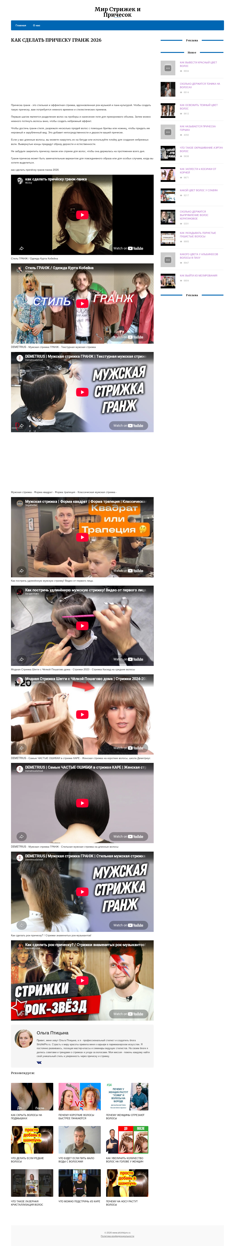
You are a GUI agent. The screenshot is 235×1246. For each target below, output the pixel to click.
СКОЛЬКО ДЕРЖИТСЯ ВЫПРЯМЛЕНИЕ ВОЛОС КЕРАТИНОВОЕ (194, 215)
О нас (36, 25)
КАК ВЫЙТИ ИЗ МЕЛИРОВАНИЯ (198, 275)
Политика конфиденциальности (117, 1236)
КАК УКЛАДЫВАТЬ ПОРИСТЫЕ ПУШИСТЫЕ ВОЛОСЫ (198, 234)
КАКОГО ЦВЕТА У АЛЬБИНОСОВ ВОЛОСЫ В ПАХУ (199, 255)
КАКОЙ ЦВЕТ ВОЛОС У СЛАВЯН (199, 190)
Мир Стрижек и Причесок (118, 12)
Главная (21, 25)
